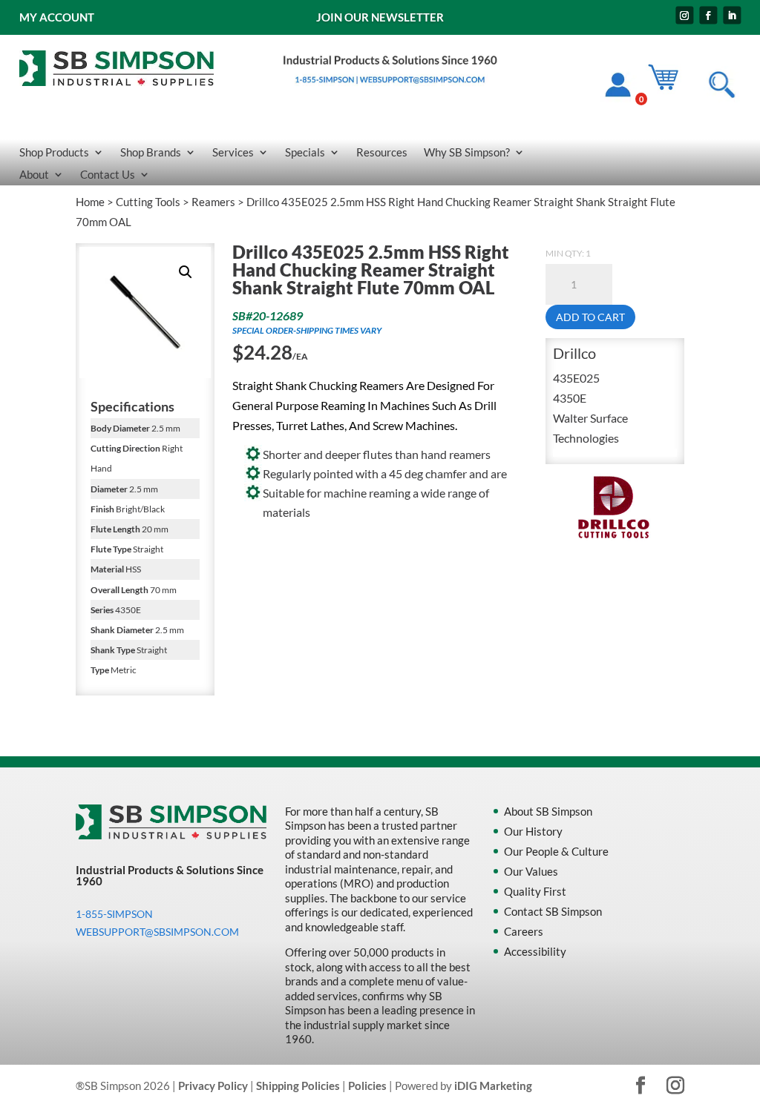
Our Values (531, 871)
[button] (185, 272)
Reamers (213, 201)
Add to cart (590, 317)
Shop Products (54, 153)
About (34, 175)
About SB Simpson (548, 811)
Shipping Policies (298, 1085)
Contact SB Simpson (553, 911)
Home (90, 201)
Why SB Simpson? (467, 153)
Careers (523, 931)
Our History (533, 831)
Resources (381, 153)
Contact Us (107, 175)
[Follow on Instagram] (684, 15)
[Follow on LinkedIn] (732, 15)
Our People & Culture (556, 851)
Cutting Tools (148, 201)
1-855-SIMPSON (114, 914)
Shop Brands (150, 153)
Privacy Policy (213, 1085)
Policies (367, 1085)
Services (233, 153)
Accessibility (535, 951)
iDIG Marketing (493, 1085)
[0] (670, 87)
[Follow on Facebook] (708, 15)
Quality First (535, 891)
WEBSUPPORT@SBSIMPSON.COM (157, 931)
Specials (305, 153)
